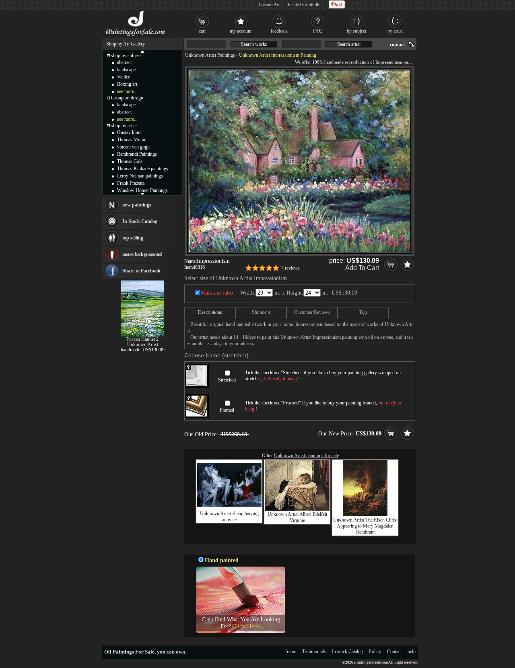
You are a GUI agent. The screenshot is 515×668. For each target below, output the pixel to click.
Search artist (348, 44)
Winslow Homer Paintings (142, 190)
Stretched (227, 380)
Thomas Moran (131, 139)
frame (290, 651)
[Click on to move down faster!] (142, 193)
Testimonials (314, 651)
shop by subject (126, 55)
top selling (132, 238)
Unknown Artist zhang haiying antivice (229, 516)
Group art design (127, 98)
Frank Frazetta (130, 183)
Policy (375, 651)
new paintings (136, 205)
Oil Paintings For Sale (129, 652)
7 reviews (290, 268)
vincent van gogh (133, 147)
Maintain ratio (217, 293)
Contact (394, 651)
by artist (395, 31)
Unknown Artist (142, 344)
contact (397, 44)
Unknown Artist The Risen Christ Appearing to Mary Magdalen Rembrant (365, 526)
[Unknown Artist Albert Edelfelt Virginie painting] (297, 509)
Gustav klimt (129, 132)
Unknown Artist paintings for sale (306, 455)
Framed (227, 410)
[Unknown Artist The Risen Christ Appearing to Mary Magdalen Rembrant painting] (365, 514)
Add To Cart (362, 267)
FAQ (318, 31)
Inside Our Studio (304, 4)
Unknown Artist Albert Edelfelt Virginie (297, 517)
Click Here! (246, 626)
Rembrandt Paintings (137, 154)
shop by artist (124, 125)
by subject (356, 31)
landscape (126, 69)
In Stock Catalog (139, 221)
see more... (127, 91)
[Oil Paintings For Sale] (136, 36)
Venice (123, 77)
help (412, 651)
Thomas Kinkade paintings (142, 168)
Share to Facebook (141, 271)
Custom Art (269, 4)
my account (240, 31)
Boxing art (127, 84)
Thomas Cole (129, 161)
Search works (254, 44)
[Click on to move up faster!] (142, 51)
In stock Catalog (347, 651)
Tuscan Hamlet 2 (142, 339)
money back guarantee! (142, 254)
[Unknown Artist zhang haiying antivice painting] (229, 505)
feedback (279, 31)
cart (202, 31)
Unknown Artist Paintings (210, 55)
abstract (124, 62)
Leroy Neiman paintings (140, 176)
